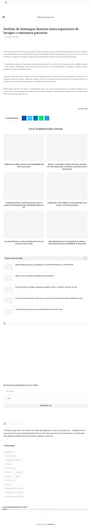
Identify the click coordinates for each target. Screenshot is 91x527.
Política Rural (10, 456)
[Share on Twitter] (29, 118)
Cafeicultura (10, 480)
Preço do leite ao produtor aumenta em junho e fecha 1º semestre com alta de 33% (46, 287)
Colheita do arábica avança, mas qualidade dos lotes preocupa (24, 165)
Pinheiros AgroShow (13, 460)
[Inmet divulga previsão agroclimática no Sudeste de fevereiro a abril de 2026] (8, 267)
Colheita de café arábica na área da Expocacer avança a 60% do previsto (67, 204)
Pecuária (8, 464)
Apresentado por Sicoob (14, 488)
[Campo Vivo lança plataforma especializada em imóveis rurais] (8, 311)
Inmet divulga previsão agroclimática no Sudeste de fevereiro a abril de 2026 (44, 265)
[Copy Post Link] (52, 118)
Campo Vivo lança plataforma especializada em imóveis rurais (39, 309)
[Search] (87, 17)
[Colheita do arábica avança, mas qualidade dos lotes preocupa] (24, 147)
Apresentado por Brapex (14, 496)
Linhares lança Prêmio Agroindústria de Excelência (34, 276)
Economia (19, 472)
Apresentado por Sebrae (14, 492)
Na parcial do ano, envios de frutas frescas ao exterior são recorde (24, 242)
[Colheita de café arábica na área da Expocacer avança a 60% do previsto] (67, 186)
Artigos (8, 484)
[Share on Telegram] (47, 118)
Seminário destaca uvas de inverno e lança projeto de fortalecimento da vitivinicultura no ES (24, 205)
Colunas (8, 476)
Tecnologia (9, 452)
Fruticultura (10, 468)
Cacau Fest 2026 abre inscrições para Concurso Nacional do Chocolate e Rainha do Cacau (49, 298)
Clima (17, 476)
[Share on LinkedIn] (35, 118)
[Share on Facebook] (24, 118)
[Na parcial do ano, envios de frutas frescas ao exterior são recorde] (24, 224)
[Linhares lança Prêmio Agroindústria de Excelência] (8, 278)
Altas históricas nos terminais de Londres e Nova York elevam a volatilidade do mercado (67, 242)
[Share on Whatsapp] (41, 118)
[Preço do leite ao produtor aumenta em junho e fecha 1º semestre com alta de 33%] (8, 289)
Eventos (8, 472)
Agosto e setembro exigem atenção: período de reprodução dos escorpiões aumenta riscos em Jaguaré (67, 166)
